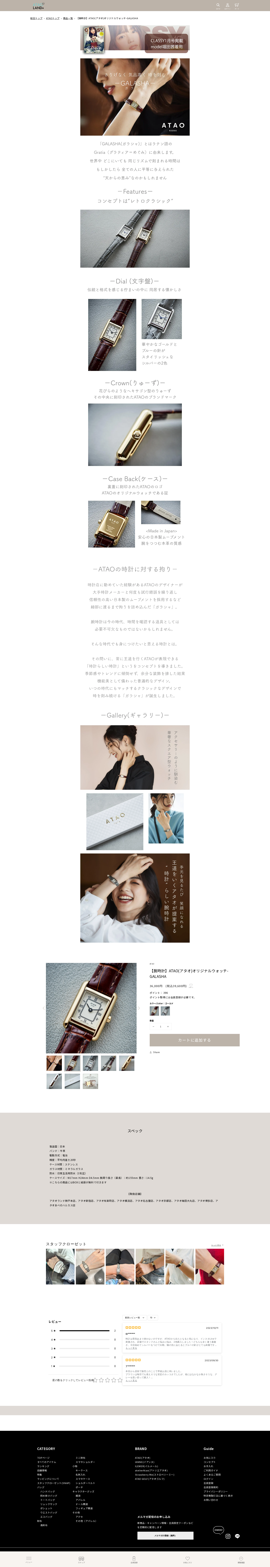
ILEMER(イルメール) (146, 1466)
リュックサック (48, 1504)
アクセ (79, 1516)
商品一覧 (68, 18)
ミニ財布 (80, 1457)
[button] (218, 5)
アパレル (80, 1499)
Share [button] (156, 1052)
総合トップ (36, 18)
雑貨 (78, 1495)
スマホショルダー (85, 1462)
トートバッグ (47, 1499)
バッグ (41, 1487)
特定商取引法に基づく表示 (218, 1495)
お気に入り (210, 1457)
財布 (39, 1521)
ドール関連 (82, 1504)
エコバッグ (46, 1516)
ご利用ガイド (211, 1470)
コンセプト (210, 1462)
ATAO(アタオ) (142, 1457)
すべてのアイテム (46, 1462)
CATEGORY (46, 1448)
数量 (152, 1020)
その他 (76, 1512)
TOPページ (43, 1457)
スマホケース (83, 1478)
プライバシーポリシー (216, 1491)
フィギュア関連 (84, 1508)
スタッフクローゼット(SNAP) (53, 1483)
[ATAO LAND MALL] (39, 5)
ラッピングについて (48, 1478)
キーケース (82, 1470)
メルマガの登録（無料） (165, 1535)
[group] (54, 1063)
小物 (74, 1466)
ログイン (208, 1478)
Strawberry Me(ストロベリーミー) (154, 1474)
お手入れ (208, 1466)
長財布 (44, 1525)
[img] (133, 1328)
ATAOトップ (53, 18)
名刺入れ (80, 1474)
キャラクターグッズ (83, 1491)
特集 (39, 1474)
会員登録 (208, 1483)
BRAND (141, 1448)
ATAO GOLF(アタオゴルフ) (150, 1478)
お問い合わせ (211, 1499)
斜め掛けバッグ (48, 1495)
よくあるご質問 (212, 1474)
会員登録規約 (211, 1487)
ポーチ (79, 1487)
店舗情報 (42, 1470)
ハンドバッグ (47, 1491)
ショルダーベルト (85, 1483)
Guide (209, 1448)
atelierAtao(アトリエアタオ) (151, 1470)
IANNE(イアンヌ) (144, 1462)
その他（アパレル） (87, 1521)
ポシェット (46, 1508)
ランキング (43, 1466)
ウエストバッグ (48, 1512)
